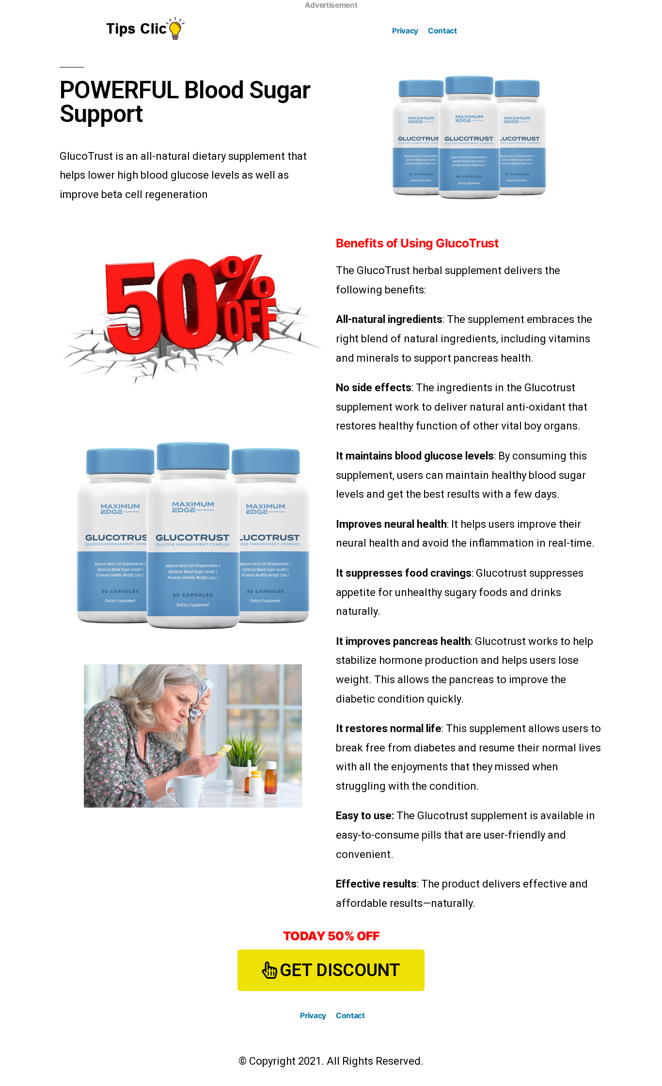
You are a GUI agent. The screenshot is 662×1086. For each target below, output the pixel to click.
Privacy (405, 30)
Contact (442, 30)
